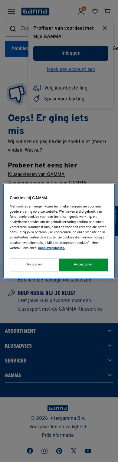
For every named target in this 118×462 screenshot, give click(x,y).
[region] (59, 231)
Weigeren (34, 264)
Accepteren (84, 264)
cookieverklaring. (51, 248)
